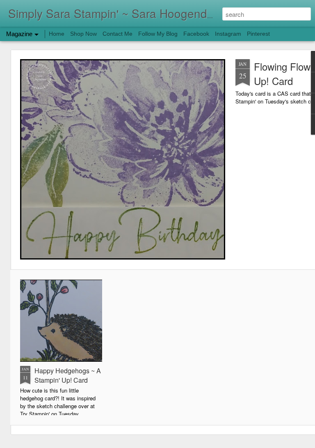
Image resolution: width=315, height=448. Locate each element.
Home (56, 33)
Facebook (196, 33)
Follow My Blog (158, 33)
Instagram (228, 33)
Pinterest (258, 33)
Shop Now (83, 33)
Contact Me (117, 33)
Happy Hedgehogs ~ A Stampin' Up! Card (67, 375)
